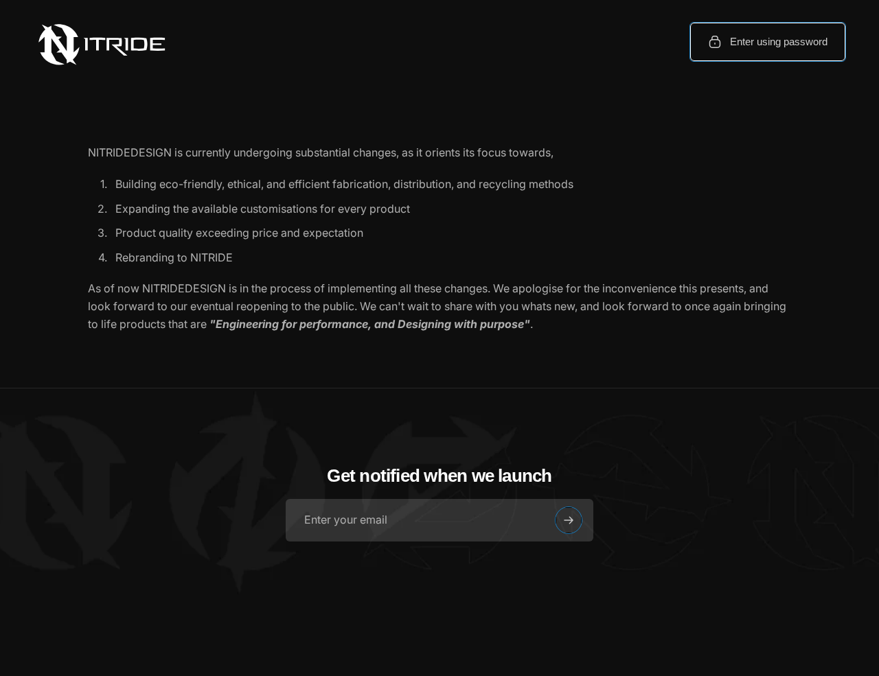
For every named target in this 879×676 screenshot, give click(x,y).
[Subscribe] (568, 520)
